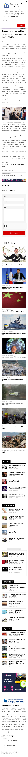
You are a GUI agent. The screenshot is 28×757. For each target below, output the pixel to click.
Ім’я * (5, 196)
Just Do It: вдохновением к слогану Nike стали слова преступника (15, 569)
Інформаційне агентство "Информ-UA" (11, 752)
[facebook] (6, 732)
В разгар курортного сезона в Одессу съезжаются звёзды (16, 561)
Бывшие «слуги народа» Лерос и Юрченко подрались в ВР (13, 101)
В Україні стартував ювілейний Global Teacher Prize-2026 (16, 517)
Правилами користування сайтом (13, 9)
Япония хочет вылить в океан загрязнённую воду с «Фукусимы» (13, 380)
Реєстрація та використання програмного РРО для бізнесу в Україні (16, 663)
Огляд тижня (6, 629)
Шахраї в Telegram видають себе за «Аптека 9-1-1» (17, 595)
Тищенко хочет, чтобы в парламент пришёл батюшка (13, 165)
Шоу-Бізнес (6, 462)
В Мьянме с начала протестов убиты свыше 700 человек (12, 427)
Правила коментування (9, 745)
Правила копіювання (8, 743)
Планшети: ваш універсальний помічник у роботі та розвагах (16, 554)
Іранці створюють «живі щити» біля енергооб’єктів (16, 524)
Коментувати (14, 233)
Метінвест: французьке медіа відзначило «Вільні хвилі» (16, 611)
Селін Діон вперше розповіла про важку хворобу (17, 466)
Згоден (21, 25)
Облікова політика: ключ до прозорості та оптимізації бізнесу (17, 647)
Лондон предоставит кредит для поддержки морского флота (14, 334)
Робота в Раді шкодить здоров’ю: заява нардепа (17, 531)
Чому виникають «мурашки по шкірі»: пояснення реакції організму (16, 603)
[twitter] (3, 732)
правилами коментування (10, 13)
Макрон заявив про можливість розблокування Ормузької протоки (12, 288)
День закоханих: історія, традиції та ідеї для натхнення (17, 640)
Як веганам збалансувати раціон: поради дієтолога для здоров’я (17, 655)
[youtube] (8, 732)
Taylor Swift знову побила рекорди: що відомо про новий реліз (17, 488)
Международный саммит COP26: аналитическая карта (14, 357)
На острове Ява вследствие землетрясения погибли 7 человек (13, 451)
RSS (4, 747)
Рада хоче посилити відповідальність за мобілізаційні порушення (17, 587)
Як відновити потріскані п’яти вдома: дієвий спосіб (16, 510)
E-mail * (5, 202)
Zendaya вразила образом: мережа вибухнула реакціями (17, 480)
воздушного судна (20, 122)
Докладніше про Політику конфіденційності (9, 21)
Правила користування (9, 742)
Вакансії (5, 738)
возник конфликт (6, 64)
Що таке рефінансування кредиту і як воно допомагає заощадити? (17, 633)
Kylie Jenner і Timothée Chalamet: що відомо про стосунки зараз (17, 473)
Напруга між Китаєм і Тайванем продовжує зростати (13, 311)
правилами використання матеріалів (13, 11)
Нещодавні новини (8, 505)
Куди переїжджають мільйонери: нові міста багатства (13, 265)
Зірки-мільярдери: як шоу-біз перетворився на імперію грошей (17, 495)
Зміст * (5, 207)
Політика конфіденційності (10, 740)
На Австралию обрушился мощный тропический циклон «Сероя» (12, 403)
